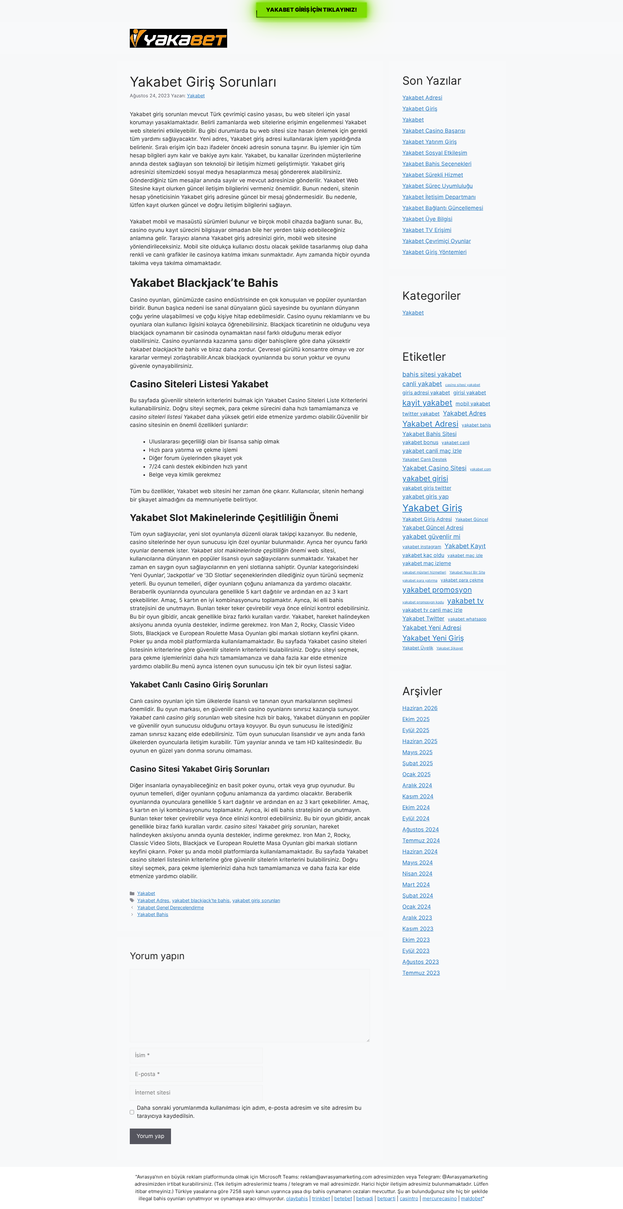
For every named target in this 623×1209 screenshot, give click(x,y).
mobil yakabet (473, 404)
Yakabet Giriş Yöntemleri (434, 252)
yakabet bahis (476, 425)
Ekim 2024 (416, 807)
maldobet (472, 1198)
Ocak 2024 (416, 906)
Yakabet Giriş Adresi (427, 519)
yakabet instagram (421, 546)
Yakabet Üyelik (417, 647)
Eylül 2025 (415, 730)
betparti (386, 1198)
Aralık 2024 (417, 785)
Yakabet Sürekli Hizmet (432, 175)
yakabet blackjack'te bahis (201, 900)
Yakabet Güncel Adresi (432, 527)
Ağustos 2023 (420, 962)
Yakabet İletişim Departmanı (439, 197)
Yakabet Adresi (422, 97)
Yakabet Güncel (471, 519)
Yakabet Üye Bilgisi (427, 219)
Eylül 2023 (416, 951)
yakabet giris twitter (426, 488)
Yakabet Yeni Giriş (433, 638)
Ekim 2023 (416, 940)
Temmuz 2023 (421, 973)
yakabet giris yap (425, 496)
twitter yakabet (421, 414)
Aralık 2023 (417, 917)
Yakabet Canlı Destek (424, 459)
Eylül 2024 (416, 818)
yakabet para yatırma (419, 580)
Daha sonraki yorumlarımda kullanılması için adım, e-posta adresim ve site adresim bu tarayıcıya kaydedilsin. (249, 1112)
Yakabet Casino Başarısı (433, 130)
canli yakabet (422, 384)
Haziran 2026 (420, 708)
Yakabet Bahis (152, 914)
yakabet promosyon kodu (423, 602)
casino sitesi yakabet (462, 385)
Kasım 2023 (418, 928)
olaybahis (297, 1198)
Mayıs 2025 (417, 752)
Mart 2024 (416, 884)
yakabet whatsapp (467, 619)
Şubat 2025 (417, 763)
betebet (343, 1198)
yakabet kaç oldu (423, 555)
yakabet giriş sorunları (256, 900)
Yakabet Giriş (419, 108)
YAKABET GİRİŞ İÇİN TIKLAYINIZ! (311, 9)
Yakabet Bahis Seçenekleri (436, 164)
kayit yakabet (427, 402)
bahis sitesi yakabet (431, 374)
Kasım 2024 (418, 796)
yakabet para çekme (462, 580)
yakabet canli (456, 442)
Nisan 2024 (417, 873)
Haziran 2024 (420, 851)
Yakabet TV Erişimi (426, 230)
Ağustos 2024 (420, 829)
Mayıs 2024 (417, 862)
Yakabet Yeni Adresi (431, 628)
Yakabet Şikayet (449, 648)
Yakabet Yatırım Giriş (429, 142)
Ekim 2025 (416, 719)
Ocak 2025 (416, 774)
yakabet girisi (425, 478)
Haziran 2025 (419, 741)
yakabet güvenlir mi (431, 536)
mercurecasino (439, 1198)
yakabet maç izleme (426, 563)
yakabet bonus (420, 442)
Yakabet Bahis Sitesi (429, 433)
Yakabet (146, 893)
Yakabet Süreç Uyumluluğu (437, 186)
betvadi (364, 1198)
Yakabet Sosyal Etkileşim (434, 153)
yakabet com (480, 469)
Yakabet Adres (153, 900)
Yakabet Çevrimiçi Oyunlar (436, 241)
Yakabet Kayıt (465, 546)
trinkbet (321, 1198)
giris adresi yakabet (426, 393)
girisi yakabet (469, 393)
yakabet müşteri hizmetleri (424, 572)
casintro (409, 1198)
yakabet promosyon (437, 589)
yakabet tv (465, 600)
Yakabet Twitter (423, 618)
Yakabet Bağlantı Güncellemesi (442, 208)
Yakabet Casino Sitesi (434, 468)
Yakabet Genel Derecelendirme (170, 907)
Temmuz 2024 (421, 840)
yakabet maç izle (465, 555)
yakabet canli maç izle (432, 450)
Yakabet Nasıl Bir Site (467, 572)
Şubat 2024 (417, 895)
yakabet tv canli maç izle (432, 610)
